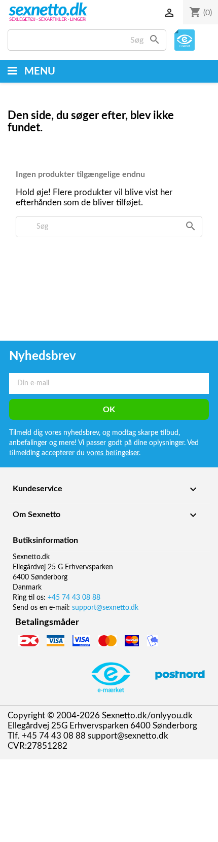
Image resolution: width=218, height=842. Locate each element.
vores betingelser (113, 453)
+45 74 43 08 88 (74, 597)
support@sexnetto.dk (105, 607)
